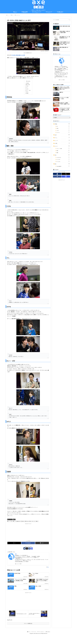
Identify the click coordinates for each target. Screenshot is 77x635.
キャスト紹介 (10, 521)
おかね (27, 88)
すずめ (27, 86)
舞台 (14, 519)
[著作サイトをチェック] (24, 548)
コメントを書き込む (28, 623)
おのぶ (27, 91)
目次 (27, 81)
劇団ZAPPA (19, 521)
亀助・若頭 (28, 84)
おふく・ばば (28, 90)
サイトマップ (34, 631)
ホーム (29, 631)
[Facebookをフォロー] (29, 548)
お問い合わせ (47, 631)
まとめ (15, 521)
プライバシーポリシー (40, 631)
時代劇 (23, 521)
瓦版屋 (27, 93)
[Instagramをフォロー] (32, 548)
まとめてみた (10, 519)
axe (15, 553)
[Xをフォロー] (27, 548)
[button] (42, 543)
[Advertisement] (17, 531)
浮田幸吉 (27, 83)
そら (27, 87)
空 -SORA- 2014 (33, 521)
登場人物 (27, 521)
